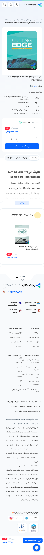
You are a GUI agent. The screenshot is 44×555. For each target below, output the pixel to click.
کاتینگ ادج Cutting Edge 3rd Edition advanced (28, 248)
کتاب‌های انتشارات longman (15, 20)
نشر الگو (19, 385)
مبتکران (19, 371)
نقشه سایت (18, 346)
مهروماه (19, 376)
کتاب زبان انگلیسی (29, 20)
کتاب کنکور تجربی (17, 406)
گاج (21, 381)
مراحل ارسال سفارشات (15, 342)
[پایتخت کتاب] (33, 4)
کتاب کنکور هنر (33, 411)
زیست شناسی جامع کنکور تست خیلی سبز (31, 361)
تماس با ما (36, 346)
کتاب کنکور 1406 (20, 411)
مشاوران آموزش (17, 390)
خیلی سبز (19, 362)
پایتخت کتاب (38, 20)
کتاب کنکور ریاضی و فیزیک (16, 401)
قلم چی (19, 367)
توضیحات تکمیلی (22, 157)
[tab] (34, 157)
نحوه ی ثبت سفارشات (15, 337)
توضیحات (34, 157)
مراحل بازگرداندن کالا (15, 333)
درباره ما (36, 333)
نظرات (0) (10, 157)
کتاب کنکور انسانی (32, 406)
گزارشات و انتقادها (33, 342)
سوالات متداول (34, 337)
